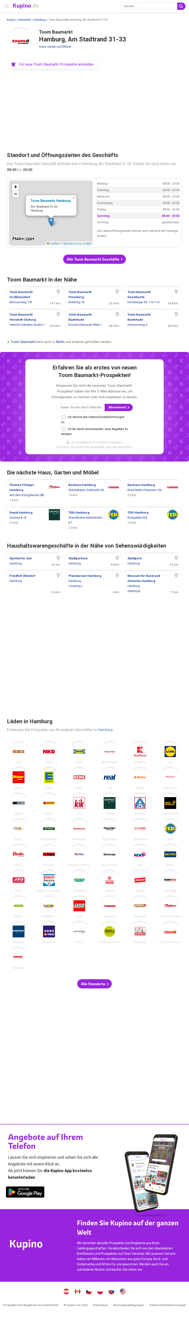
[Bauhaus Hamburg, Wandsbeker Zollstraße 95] (93, 492)
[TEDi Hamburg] (170, 830)
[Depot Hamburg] (109, 804)
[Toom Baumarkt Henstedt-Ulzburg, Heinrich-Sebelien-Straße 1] (34, 320)
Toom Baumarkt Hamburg (51, 200)
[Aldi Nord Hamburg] (140, 804)
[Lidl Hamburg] (170, 753)
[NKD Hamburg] (49, 753)
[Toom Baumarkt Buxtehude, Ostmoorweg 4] (152, 320)
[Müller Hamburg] (140, 778)
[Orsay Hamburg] (79, 933)
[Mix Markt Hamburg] (79, 881)
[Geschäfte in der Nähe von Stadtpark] (152, 561)
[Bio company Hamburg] (49, 830)
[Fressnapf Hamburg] (140, 933)
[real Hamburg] (109, 778)
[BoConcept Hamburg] (109, 855)
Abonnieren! (118, 407)
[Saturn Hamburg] (18, 804)
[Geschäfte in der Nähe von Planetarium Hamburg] (93, 583)
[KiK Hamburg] (79, 804)
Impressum (100, 1305)
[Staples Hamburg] (140, 881)
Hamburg (39, 19)
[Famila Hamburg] (18, 855)
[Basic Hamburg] (18, 830)
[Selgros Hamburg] (109, 881)
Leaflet (54, 243)
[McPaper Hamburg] (49, 855)
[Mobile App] (25, 1193)
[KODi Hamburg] (140, 855)
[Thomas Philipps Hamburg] (170, 907)
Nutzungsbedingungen (128, 1305)
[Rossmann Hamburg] (170, 778)
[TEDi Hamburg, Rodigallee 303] (152, 520)
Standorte (24, 19)
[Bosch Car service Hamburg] (49, 881)
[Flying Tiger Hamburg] (109, 830)
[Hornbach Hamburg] (140, 907)
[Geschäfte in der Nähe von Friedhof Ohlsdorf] (34, 583)
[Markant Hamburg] (18, 958)
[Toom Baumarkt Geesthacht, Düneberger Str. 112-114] (152, 297)
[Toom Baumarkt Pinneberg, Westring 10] (93, 297)
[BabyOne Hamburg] (49, 907)
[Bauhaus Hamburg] (109, 907)
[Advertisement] (94, 109)
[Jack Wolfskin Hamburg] (170, 804)
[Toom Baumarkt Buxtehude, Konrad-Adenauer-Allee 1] (93, 320)
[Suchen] (181, 6)
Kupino (11, 19)
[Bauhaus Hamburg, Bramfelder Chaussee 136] (152, 492)
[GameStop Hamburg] (170, 881)
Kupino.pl (100, 1292)
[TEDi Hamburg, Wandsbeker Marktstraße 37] (93, 520)
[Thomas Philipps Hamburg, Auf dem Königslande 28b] (34, 492)
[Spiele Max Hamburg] (140, 830)
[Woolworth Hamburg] (79, 830)
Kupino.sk (111, 1292)
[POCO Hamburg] (49, 804)
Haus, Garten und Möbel (55, 46)
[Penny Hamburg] (18, 778)
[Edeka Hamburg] (49, 778)
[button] (52, 64)
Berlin (60, 342)
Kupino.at (66, 1292)
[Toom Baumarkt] (21, 42)
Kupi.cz (89, 1292)
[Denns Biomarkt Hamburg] (109, 933)
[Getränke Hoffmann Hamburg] (79, 855)
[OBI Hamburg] (18, 753)
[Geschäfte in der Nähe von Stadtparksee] (93, 561)
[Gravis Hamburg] (18, 907)
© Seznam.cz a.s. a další (76, 243)
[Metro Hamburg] (170, 855)
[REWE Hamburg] (79, 778)
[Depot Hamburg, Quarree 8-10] (34, 520)
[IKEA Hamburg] (79, 753)
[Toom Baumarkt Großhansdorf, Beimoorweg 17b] (34, 297)
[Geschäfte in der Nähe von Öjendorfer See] (34, 561)
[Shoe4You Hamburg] (49, 933)
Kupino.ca (77, 1292)
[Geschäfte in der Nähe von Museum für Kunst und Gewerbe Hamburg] (152, 583)
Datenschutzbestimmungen (167, 1305)
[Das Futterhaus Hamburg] (170, 933)
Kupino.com (122, 1292)
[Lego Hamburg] (79, 907)
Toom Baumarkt (23, 342)
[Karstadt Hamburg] (18, 933)
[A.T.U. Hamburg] (18, 881)
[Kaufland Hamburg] (140, 753)
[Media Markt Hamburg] (109, 753)
